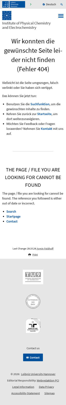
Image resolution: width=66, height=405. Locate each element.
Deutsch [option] (51, 4)
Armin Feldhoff (45, 248)
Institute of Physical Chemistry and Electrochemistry (26, 25)
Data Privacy (46, 387)
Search (11, 211)
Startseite (44, 114)
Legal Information (23, 387)
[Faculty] (31, 4)
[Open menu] (61, 17)
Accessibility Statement (25, 393)
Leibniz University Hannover (38, 374)
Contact (12, 221)
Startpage (13, 216)
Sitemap (49, 393)
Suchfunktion (40, 104)
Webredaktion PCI (48, 380)
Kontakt (46, 129)
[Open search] (62, 4)
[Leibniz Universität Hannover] (13, 4)
